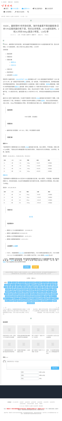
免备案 (54, 289)
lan (8, 287)
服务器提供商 (41, 294)
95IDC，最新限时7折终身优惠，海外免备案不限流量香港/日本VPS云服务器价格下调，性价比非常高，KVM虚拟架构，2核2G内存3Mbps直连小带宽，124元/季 (31, 29)
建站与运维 (20, 12)
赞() (27, 267)
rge (11, 287)
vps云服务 (28, 287)
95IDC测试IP (51, 282)
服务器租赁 (54, 294)
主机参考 (55, 287)
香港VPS (34, 34)
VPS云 (38, 98)
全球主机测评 (23, 403)
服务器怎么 (27, 294)
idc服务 (55, 284)
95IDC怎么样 (44, 282)
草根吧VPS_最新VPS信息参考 (7, 5)
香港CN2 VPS (16, 298)
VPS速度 (46, 255)
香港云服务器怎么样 (36, 300)
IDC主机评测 (15, 402)
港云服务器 (7, 296)
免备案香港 (7, 291)
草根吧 (40, 403)
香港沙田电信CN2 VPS (47, 300)
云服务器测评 (39, 289)
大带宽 (13, 291)
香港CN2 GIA (53, 296)
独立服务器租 (21, 296)
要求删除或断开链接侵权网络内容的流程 (32, 413)
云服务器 (17, 289)
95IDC (17, 79)
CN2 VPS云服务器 (25, 284)
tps (16, 287)
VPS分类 (15, 8)
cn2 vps (17, 284)
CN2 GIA (13, 284)
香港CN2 (47, 296)
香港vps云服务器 (9, 300)
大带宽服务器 (19, 291)
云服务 (12, 289)
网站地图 (41, 406)
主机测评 (50, 8)
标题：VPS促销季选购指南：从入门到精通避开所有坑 (52, 351)
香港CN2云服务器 (35, 298)
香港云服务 (20, 300)
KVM (12, 260)
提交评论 (55, 368)
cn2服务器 (39, 284)
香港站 (48, 84)
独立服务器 (38, 8)
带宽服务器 (30, 291)
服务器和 (22, 294)
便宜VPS (50, 289)
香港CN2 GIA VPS (8, 298)
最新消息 (54, 291)
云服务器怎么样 (31, 289)
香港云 (15, 300)
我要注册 (10, 2)
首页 (6, 8)
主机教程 (8, 12)
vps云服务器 (34, 287)
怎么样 (35, 291)
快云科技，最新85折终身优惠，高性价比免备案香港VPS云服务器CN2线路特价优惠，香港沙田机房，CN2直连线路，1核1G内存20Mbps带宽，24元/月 (45, 311)
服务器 (10, 294)
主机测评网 (27, 402)
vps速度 (45, 287)
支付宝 (31, 216)
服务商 (6, 294)
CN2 (9, 284)
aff (56, 282)
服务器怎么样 (34, 294)
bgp (5, 284)
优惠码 (43, 100)
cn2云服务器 (32, 284)
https (4, 261)
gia (43, 284)
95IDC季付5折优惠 (30, 282)
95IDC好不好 (22, 282)
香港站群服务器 (30, 303)
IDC (25, 81)
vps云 (23, 287)
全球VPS (26, 8)
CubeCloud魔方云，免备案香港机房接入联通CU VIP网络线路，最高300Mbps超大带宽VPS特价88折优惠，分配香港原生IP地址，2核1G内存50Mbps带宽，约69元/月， (16, 312)
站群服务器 (36, 296)
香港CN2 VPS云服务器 (25, 298)
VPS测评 (14, 75)
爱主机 (36, 403)
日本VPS (13, 65)
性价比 (39, 291)
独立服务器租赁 (28, 296)
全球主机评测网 (30, 403)
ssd (14, 287)
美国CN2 (17, 86)
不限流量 (50, 287)
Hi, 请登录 (3, 2)
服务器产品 (15, 294)
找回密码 (16, 2)
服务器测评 (48, 294)
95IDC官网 (38, 282)
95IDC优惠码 (15, 282)
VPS (20, 287)
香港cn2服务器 (44, 298)
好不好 (21, 79)
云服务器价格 (24, 289)
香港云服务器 (28, 300)
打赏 (36, 267)
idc (51, 284)
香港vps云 (56, 298)
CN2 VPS (21, 253)
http (45, 284)
